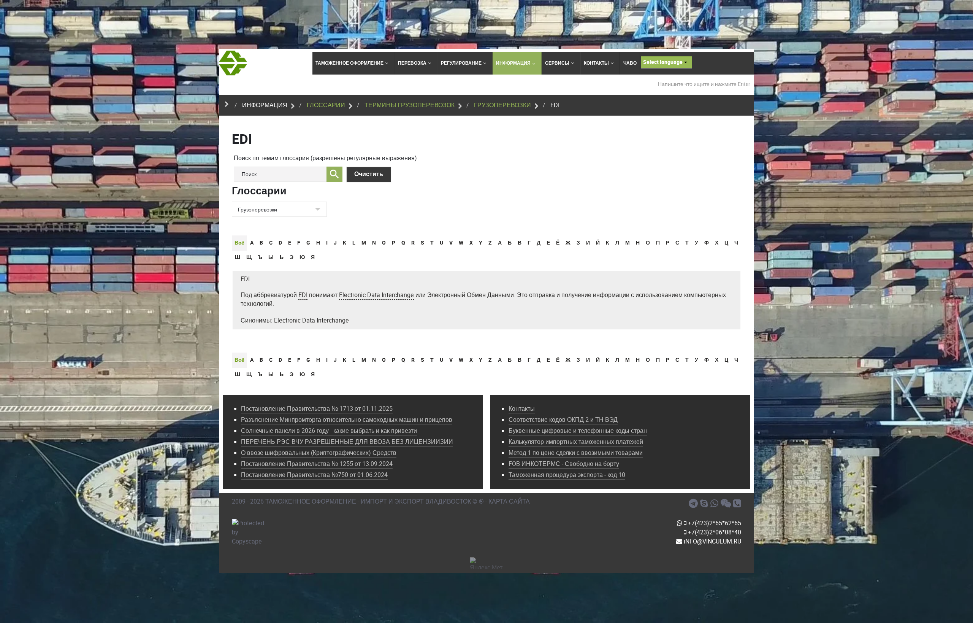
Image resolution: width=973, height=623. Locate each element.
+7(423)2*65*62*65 (713, 523)
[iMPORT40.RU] (705, 503)
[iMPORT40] (694, 503)
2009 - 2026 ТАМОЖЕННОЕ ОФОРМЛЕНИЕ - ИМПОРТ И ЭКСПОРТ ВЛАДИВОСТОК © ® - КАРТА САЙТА (381, 501)
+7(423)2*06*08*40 (713, 532)
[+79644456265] (715, 503)
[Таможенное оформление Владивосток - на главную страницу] (233, 63)
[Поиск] (334, 174)
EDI (245, 279)
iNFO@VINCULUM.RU (711, 541)
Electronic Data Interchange (376, 295)
